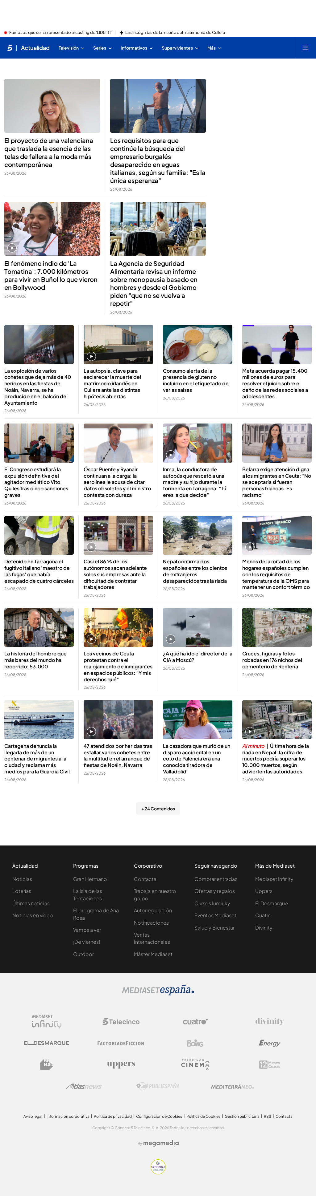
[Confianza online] (158, 1172)
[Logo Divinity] (270, 1021)
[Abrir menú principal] (305, 48)
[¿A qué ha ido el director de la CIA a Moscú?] (197, 627)
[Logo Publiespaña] (158, 1086)
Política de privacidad (113, 1116)
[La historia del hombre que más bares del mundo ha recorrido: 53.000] (39, 627)
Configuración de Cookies (159, 1116)
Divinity (263, 927)
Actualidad (35, 48)
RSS (267, 1116)
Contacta (145, 879)
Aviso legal (32, 1116)
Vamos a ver (87, 929)
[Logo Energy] (270, 1043)
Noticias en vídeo (32, 915)
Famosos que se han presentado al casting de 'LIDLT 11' (60, 32)
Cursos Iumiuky (212, 903)
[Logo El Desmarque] (46, 1043)
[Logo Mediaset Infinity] (46, 1021)
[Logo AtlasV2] (84, 1086)
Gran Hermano (90, 879)
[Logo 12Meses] (269, 1064)
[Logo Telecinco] (120, 1021)
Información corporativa (68, 1116)
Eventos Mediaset (215, 915)
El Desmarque (271, 903)
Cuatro (263, 915)
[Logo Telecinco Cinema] (195, 1064)
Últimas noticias (31, 903)
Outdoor (83, 954)
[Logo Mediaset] (158, 993)
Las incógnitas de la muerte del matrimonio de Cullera (175, 32)
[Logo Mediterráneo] (232, 1086)
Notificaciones (151, 922)
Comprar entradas (215, 879)
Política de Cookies (203, 1116)
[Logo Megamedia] (161, 1143)
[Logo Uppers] (121, 1064)
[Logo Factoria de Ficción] (121, 1043)
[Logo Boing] (195, 1043)
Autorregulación (153, 910)
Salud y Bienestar (214, 927)
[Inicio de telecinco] (9, 48)
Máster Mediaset (153, 954)
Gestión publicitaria (242, 1116)
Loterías (21, 891)
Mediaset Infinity (274, 879)
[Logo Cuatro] (195, 1021)
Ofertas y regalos (214, 891)
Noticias (22, 879)
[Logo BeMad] (46, 1064)
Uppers (263, 891)
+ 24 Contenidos (158, 808)
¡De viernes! (86, 942)
